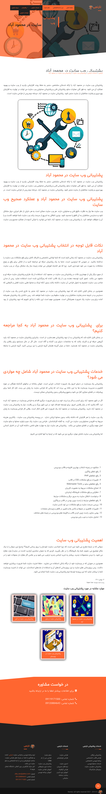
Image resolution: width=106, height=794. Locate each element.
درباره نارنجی (15, 8)
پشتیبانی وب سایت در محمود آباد (60, 73)
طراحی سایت (64, 755)
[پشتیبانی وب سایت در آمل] (24, 606)
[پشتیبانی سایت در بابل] (53, 606)
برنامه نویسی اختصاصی (93, 761)
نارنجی (101, 73)
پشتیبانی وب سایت (79, 73)
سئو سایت (47, 8)
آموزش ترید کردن (62, 772)
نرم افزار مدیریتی (62, 767)
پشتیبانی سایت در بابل (53, 619)
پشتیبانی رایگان (96, 755)
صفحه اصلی (69, 8)
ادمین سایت (64, 764)
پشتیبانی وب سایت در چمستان (53, 655)
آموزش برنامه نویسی (44, 772)
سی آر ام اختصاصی (58, 8)
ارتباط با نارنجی (24, 13)
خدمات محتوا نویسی (94, 764)
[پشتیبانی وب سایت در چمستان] (53, 640)
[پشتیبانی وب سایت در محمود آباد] (82, 606)
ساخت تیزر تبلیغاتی (44, 767)
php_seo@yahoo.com (22, 774)
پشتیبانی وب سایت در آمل (24, 619)
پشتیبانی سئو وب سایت (93, 767)
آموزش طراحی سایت (44, 769)
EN (98, 786)
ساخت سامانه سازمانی (63, 776)
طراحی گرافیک (63, 769)
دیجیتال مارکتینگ (95, 769)
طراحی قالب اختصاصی (93, 758)
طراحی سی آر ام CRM (46, 759)
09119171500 (52, 699)
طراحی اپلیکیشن (62, 758)
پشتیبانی (24, 8)
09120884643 (52, 703)
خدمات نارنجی (35, 8)
